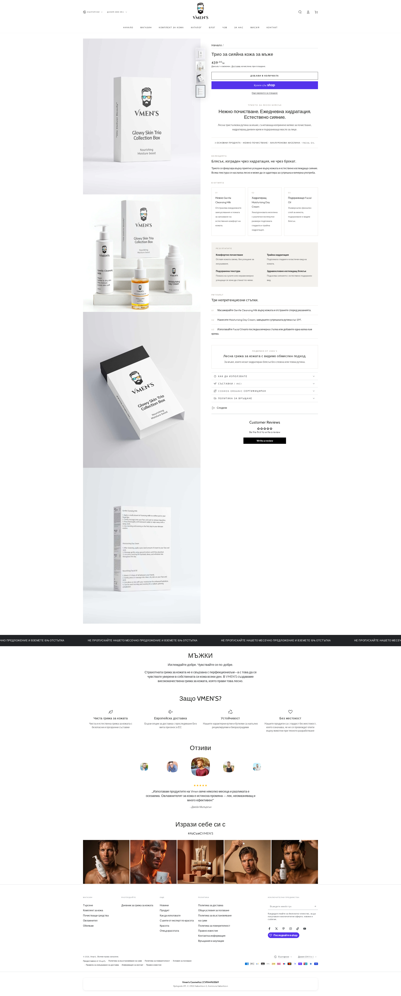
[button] (300, 12)
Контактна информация (211, 935)
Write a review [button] (265, 440)
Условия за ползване (182, 961)
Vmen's (93, 956)
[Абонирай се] (316, 906)
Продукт (164, 910)
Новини (164, 905)
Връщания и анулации (211, 940)
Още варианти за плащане (265, 93)
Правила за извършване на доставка (102, 965)
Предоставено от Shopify (94, 961)
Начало (216, 45)
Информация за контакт (132, 965)
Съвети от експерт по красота (177, 920)
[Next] (278, 767)
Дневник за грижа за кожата (137, 905)
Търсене (88, 905)
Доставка (236, 66)
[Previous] (123, 767)
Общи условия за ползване (213, 910)
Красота (164, 925)
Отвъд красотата (169, 930)
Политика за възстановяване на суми (125, 961)
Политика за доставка (210, 905)
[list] (200, 721)
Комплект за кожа (93, 910)
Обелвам (88, 925)
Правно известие (208, 930)
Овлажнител (90, 920)
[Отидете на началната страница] (200, 12)
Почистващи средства (96, 915)
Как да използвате (170, 915)
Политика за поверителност (214, 925)
